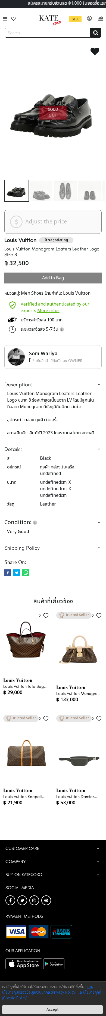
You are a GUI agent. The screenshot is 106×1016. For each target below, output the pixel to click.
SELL (75, 19)
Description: (18, 384)
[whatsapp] (25, 572)
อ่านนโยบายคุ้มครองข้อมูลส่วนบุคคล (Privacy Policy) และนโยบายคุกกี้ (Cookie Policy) (51, 992)
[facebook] (7, 572)
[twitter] (16, 572)
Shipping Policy (22, 548)
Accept (52, 1009)
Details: (13, 449)
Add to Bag (53, 278)
